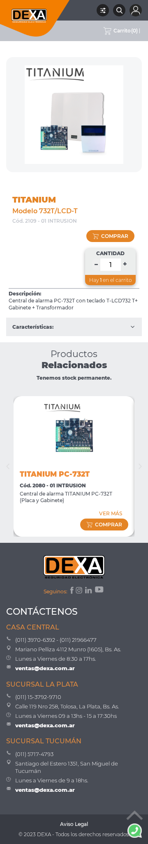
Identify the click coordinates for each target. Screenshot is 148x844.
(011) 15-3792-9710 (38, 697)
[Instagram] (80, 591)
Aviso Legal (74, 824)
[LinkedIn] (89, 591)
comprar (114, 236)
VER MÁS (110, 513)
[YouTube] (100, 591)
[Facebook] (71, 591)
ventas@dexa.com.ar (45, 668)
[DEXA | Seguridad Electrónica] (35, 18)
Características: (32, 327)
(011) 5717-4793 (34, 754)
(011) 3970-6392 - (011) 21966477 (56, 639)
